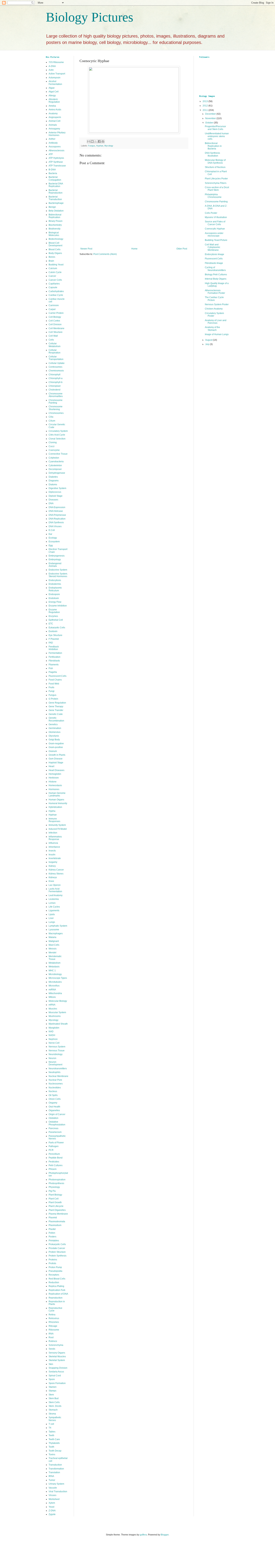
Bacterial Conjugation (55, 178)
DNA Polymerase (57, 515)
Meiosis (52, 948)
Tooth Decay (55, 1450)
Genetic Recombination (56, 719)
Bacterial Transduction (55, 198)
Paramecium (55, 1132)
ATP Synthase (56, 162)
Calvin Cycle (55, 272)
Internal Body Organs (215, 279)
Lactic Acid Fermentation (55, 890)
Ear (50, 534)
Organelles (54, 1110)
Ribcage (53, 1326)
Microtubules (55, 982)
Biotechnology (56, 239)
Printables (54, 1240)
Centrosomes (55, 367)
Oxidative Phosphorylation (57, 1123)
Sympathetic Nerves (55, 1418)
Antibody (53, 143)
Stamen (52, 1387)
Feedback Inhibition (54, 648)
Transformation (56, 1468)
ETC (51, 623)
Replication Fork (57, 1290)
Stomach (53, 1409)
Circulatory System (58, 431)
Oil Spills (53, 1095)
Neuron (52, 1058)
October (209, 122)
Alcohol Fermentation (55, 82)
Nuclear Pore (55, 1080)
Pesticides (54, 1161)
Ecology (53, 538)
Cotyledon (54, 457)
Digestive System (57, 488)
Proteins (53, 1259)
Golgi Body (54, 739)
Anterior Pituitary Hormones (57, 134)
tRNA (51, 1476)
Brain (51, 261)
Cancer (52, 276)
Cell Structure (55, 332)
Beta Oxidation (56, 210)
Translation (54, 1472)
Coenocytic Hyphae (215, 228)
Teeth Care (54, 1439)
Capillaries (54, 283)
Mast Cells (54, 945)
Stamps (52, 1390)
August (209, 340)
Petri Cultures (55, 1165)
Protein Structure (57, 1252)
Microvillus (54, 985)
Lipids (52, 914)
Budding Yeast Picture (216, 240)
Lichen (52, 903)
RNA (51, 1333)
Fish (51, 668)
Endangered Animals (55, 564)
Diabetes (53, 477)
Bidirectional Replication (55, 216)
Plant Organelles (57, 1210)
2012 (205, 105)
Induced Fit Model (58, 829)
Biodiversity (54, 228)
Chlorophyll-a (55, 378)
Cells (51, 339)
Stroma (52, 1413)
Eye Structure (55, 635)
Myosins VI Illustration (216, 217)
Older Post (181, 248)
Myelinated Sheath (58, 1024)
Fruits (51, 687)
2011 (205, 110)
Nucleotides (55, 1087)
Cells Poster (211, 213)
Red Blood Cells (57, 1278)
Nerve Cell (54, 1043)
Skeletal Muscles (57, 1356)
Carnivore (54, 305)
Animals (53, 125)
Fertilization (54, 657)
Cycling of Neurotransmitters (215, 268)
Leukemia (54, 899)
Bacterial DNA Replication (56, 185)
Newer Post (86, 248)
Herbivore (54, 777)
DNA (51, 503)
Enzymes (53, 616)
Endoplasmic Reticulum (55, 589)
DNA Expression (57, 507)
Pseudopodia (55, 1271)
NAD (51, 1031)
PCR (51, 1150)
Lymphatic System (58, 926)
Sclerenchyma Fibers (215, 183)
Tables (52, 1431)
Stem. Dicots (55, 1406)
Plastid (52, 1229)
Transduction (55, 1464)
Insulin (52, 854)
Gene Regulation (57, 702)
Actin (51, 70)
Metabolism (54, 963)
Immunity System (57, 825)
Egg (51, 545)
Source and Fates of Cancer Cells (215, 223)
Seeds (52, 1349)
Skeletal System (57, 1360)
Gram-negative (56, 743)
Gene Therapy (56, 706)
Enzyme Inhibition (58, 605)
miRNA (52, 989)
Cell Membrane (56, 328)
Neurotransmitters (58, 1068)
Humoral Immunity (58, 803)
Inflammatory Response (55, 838)
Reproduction (55, 1297)
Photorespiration (57, 1179)
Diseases (53, 499)
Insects (52, 850)
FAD (51, 642)
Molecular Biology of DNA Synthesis (215, 161)
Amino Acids (55, 109)
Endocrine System (58, 569)
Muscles (53, 1008)
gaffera (143, 1534)
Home (134, 248)
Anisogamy (54, 128)
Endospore (54, 594)
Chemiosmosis (56, 370)
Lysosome (54, 929)
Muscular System (57, 1012)
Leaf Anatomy (55, 895)
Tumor (52, 1480)
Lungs (52, 922)
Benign (52, 207)
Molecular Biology (58, 1001)
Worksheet (54, 1499)
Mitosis (52, 997)
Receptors (54, 1274)
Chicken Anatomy (214, 308)
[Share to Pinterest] (103, 141)
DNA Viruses (55, 526)
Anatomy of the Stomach (212, 328)
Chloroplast (54, 386)
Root (51, 1337)
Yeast (51, 1507)
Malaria (52, 937)
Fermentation (55, 653)
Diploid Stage (55, 496)
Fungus (91, 146)
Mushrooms (55, 1016)
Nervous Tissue (57, 1050)
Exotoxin (53, 631)
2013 (205, 101)
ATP (51, 154)
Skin (51, 1364)
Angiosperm (55, 117)
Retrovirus (54, 1318)
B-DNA (52, 169)
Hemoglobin (55, 774)
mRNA (52, 1004)
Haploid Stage (56, 762)
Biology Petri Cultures (216, 274)
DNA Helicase (56, 511)
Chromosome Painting (55, 401)
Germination (55, 728)
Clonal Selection (57, 438)
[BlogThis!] (92, 141)
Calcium (53, 268)
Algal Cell (54, 91)
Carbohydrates (56, 291)
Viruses (52, 1495)
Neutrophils (54, 1072)
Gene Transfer (56, 710)
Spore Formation (57, 1383)
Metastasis (54, 966)
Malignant (54, 941)
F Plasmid (54, 639)
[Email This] (89, 141)
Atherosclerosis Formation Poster (215, 291)
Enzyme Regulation (54, 611)
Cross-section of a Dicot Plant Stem (217, 188)
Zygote (52, 1514)
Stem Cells (54, 1402)
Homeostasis (55, 785)
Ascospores (55, 146)
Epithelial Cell (56, 620)
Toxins (52, 1454)
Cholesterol (54, 389)
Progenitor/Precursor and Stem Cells (215, 127)
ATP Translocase (57, 165)
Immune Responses (54, 820)
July (207, 344)
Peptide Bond (55, 1157)
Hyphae (99, 146)
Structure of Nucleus (215, 167)
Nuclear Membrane (58, 1076)
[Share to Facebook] (99, 141)
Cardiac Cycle (56, 295)
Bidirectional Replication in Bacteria (213, 146)
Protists (52, 1263)
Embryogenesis (57, 555)
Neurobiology (55, 1054)
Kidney (52, 866)
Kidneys (53, 877)
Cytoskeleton (55, 465)
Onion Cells (55, 1099)
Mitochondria (55, 993)
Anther (52, 139)
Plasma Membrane (58, 1214)
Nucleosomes (56, 1083)
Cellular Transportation (56, 358)
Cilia (51, 417)
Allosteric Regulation (54, 100)
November (210, 118)
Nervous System (57, 1046)
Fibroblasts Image (214, 263)
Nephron (53, 1039)
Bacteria (53, 173)
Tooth (51, 1447)
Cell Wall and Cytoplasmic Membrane (212, 247)
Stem (51, 1394)
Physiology (54, 1187)
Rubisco (53, 1341)
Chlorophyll (54, 374)
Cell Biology (55, 317)
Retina (52, 1314)
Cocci (51, 446)
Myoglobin (54, 1027)
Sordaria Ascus (56, 1371)
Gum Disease (55, 758)
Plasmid (53, 1217)
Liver (51, 918)
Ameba (52, 106)
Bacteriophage (56, 203)
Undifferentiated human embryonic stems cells (217, 136)
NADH (52, 1035)
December (210, 114)
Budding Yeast (56, 264)
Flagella (53, 672)
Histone (52, 781)
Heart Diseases (56, 770)
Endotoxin (54, 598)
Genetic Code (56, 714)
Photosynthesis (56, 1183)
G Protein (53, 699)
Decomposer (55, 469)
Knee (51, 881)
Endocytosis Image (214, 254)
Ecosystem (54, 541)
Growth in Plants (57, 755)
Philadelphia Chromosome (213, 195)
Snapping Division (58, 1368)
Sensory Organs (57, 1352)
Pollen (52, 1233)
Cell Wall (53, 336)
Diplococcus (55, 492)
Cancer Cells (55, 280)
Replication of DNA (58, 1294)
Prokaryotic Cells (57, 1244)
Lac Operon (55, 885)
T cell (51, 1424)
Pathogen (54, 1146)
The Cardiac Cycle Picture (214, 298)
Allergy (52, 95)
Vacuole (53, 1487)
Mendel (52, 952)
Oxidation (53, 1118)
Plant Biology (55, 1194)
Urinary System (56, 1484)
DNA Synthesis (56, 522)
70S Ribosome (56, 62)
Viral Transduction (58, 1491)
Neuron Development (55, 1063)
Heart (51, 766)
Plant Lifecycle (56, 1206)
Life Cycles (54, 906)
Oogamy (53, 1102)
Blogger (165, 1534)
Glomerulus (54, 732)
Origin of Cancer (57, 1114)
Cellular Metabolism (54, 344)
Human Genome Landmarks (57, 794)
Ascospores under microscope (214, 234)
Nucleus (53, 1091)
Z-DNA (52, 1510)
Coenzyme (54, 450)
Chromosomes (56, 413)
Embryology (55, 559)
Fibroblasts (54, 660)
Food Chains (55, 679)
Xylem (52, 1503)
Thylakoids (54, 1443)
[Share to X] (96, 141)
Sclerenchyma (56, 1345)
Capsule (53, 287)
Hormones (54, 789)
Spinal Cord (55, 1375)
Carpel (52, 309)
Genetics (53, 724)
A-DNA (52, 66)
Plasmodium (55, 1225)
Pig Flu (52, 1191)
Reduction (54, 1282)
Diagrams (54, 480)
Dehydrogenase (57, 473)
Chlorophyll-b (55, 382)
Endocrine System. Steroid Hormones (58, 575)
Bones (52, 257)
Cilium (52, 420)
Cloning (53, 442)
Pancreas (53, 1128)
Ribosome (54, 1329)
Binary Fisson (55, 221)
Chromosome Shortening (55, 407)
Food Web (54, 683)
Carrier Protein (56, 313)
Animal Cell (54, 121)
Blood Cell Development (55, 244)
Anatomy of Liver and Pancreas (215, 321)
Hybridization (55, 807)
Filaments (54, 664)
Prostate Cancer (57, 1248)
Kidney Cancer (56, 869)
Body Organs (55, 253)
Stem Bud (54, 1398)
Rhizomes (54, 1322)
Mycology (108, 146)
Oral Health (54, 1106)
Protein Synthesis (57, 1255)
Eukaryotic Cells (57, 627)
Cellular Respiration (54, 351)
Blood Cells (54, 249)
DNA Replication (57, 518)
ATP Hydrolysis (56, 158)
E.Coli (52, 530)
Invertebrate (55, 858)
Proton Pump (55, 1267)
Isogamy (53, 862)
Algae (52, 88)
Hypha (52, 811)
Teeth (51, 1435)
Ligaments (54, 910)
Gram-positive (56, 747)
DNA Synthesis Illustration (212, 154)
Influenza (53, 843)
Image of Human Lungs (217, 334)
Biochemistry (55, 225)
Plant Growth (55, 1202)
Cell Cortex (54, 320)
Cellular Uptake (57, 363)
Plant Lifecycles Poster (216, 178)
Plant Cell (54, 1198)
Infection (53, 832)
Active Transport (57, 73)
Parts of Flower (56, 1142)
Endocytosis (55, 580)
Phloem (52, 1169)
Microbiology (55, 974)
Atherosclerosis (56, 150)
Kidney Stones (56, 873)
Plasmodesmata (57, 1221)
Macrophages (56, 933)
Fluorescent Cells (57, 676)
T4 (50, 1427)
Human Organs (56, 799)
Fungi (51, 691)
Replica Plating (56, 1286)
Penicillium (54, 1154)
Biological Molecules (54, 234)
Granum (53, 751)
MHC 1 (52, 970)
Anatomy (53, 113)
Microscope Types (58, 978)
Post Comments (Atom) (105, 254)
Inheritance (54, 847)
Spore (52, 1379)
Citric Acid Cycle (57, 434)
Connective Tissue (58, 454)
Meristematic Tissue (55, 957)
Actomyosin (54, 77)
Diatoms (53, 484)
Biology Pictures (89, 17)
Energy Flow (55, 602)
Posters (52, 1236)
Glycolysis (54, 736)
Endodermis (55, 584)
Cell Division (55, 324)
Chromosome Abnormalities (56, 395)
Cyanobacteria (56, 461)
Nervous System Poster (217, 304)
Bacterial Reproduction (55, 191)
